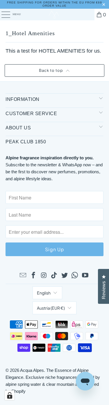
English (44, 292)
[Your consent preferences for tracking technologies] (10, 395)
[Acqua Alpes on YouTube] (85, 275)
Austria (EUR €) (51, 308)
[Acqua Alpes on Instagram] (44, 275)
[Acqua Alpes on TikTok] (54, 275)
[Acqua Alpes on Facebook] (33, 275)
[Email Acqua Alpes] (23, 275)
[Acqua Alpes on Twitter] (64, 275)
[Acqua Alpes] (54, 14)
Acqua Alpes (32, 370)
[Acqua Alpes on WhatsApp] (75, 275)
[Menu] (2, 14)
